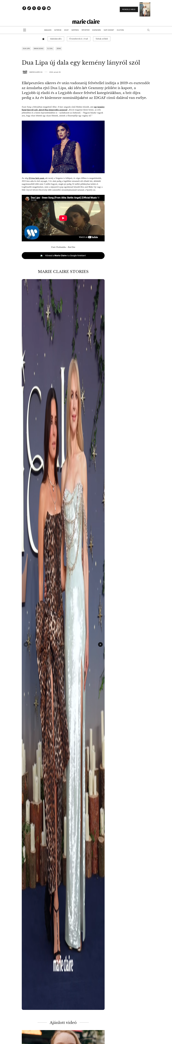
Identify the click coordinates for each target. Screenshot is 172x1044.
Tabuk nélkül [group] (102, 39)
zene (59, 48)
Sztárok (57, 30)
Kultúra (120, 30)
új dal (50, 48)
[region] (63, 644)
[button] (63, 644)
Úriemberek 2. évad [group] (78, 39)
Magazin (47, 30)
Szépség (75, 30)
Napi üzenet (109, 30)
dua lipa (26, 48)
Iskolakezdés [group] (56, 39)
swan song (38, 48)
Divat (66, 30)
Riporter (86, 30)
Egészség (96, 30)
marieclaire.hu (36, 72)
